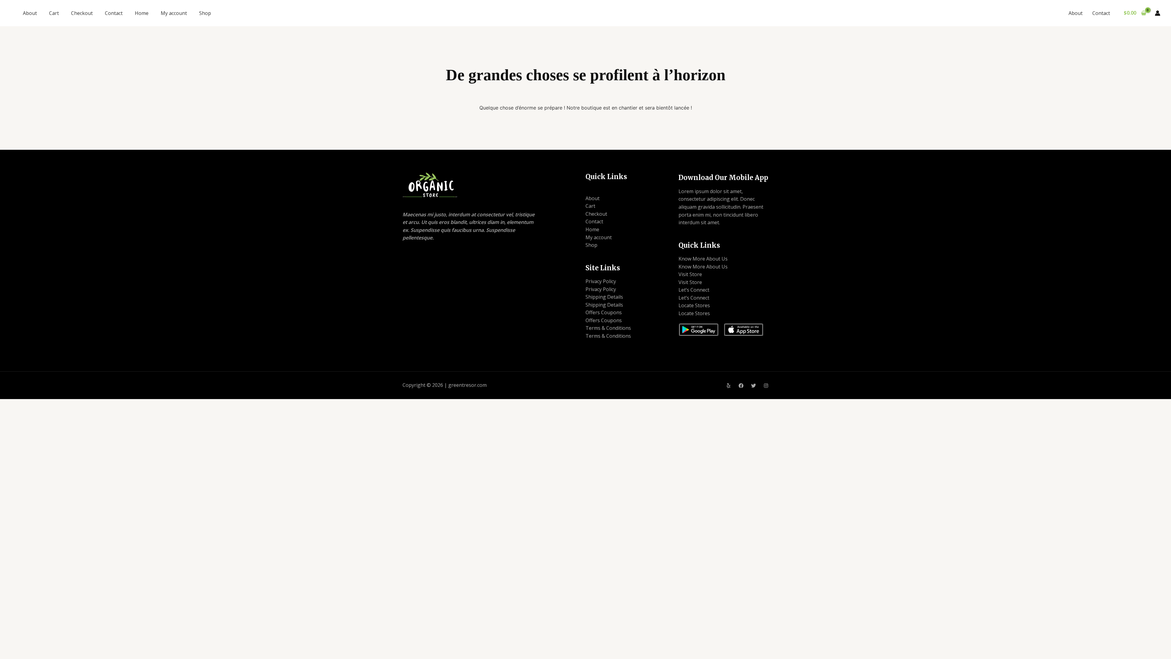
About (30, 13)
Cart (54, 13)
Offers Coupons (604, 312)
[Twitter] (753, 385)
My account (174, 13)
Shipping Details (604, 296)
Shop (205, 13)
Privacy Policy (601, 281)
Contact (114, 13)
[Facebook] (741, 385)
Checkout (82, 13)
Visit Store (690, 274)
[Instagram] (766, 385)
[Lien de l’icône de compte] (1157, 13)
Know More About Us (703, 258)
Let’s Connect (694, 289)
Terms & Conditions (608, 328)
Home (142, 13)
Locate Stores (694, 305)
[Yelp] (728, 385)
